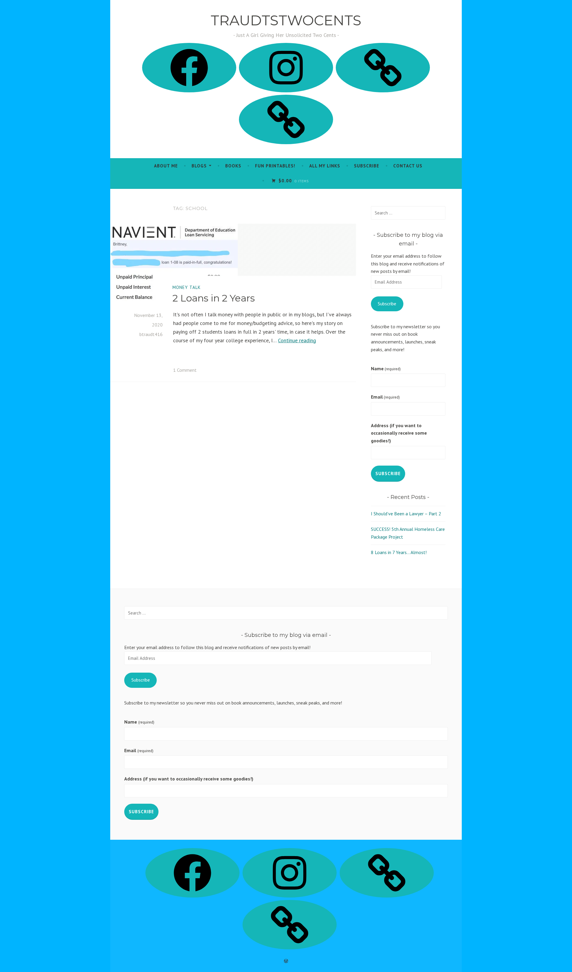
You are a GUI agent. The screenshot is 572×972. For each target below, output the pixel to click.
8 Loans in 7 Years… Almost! (399, 552)
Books (233, 166)
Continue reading (297, 340)
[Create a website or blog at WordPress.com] (286, 961)
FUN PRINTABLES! (275, 166)
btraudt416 (151, 334)
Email (385, 397)
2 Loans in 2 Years (213, 298)
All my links (324, 166)
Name (386, 368)
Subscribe (366, 166)
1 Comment (185, 370)
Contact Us (407, 166)
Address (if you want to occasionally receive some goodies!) (399, 433)
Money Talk (186, 287)
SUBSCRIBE (388, 473)
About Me (166, 166)
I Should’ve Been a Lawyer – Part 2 (406, 514)
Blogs (199, 166)
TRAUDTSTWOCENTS (286, 20)
